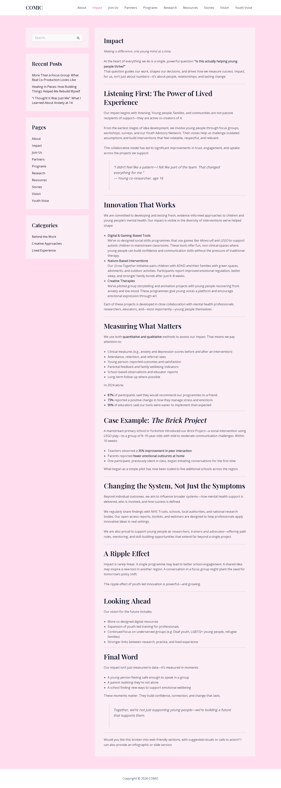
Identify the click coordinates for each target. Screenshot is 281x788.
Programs (150, 8)
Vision (224, 8)
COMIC (34, 7)
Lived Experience (44, 250)
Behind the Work (44, 237)
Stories (209, 8)
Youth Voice (243, 8)
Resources (190, 8)
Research (170, 8)
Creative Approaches (47, 243)
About (81, 8)
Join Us (113, 8)
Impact (97, 8)
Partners (130, 8)
